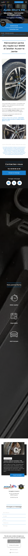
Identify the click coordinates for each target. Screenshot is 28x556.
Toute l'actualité (17, 475)
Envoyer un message (14, 173)
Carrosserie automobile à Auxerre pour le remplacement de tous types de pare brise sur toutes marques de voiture (14, 148)
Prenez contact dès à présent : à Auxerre (13, 119)
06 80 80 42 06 (14, 26)
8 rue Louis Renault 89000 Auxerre (14, 27)
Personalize (15, 549)
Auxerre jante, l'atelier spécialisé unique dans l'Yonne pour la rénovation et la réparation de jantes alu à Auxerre (14, 152)
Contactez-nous (18, 2)
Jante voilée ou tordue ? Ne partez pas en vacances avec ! (14, 461)
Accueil (2, 33)
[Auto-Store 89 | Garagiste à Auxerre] (5, 2)
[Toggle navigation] (26, 2)
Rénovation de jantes (9, 33)
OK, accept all (14, 541)
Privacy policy (14, 552)
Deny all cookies (14, 545)
